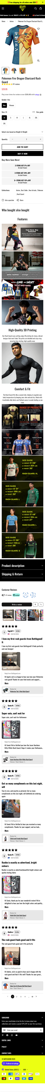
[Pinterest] (3, 1035)
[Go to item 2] (21, 615)
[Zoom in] (38, 60)
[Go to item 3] (33, 615)
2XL (36, 117)
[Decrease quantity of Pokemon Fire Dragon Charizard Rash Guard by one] (12, 139)
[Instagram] (12, 1035)
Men (4, 105)
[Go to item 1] (8, 615)
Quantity (4, 139)
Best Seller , (24, 190)
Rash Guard (20, 194)
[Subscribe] (40, 1030)
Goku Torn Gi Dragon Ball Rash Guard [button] (20, 986)
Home (3, 21)
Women (11, 105)
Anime (12, 21)
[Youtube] (16, 1035)
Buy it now (22, 153)
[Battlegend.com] (22, 8)
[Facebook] (7, 1035)
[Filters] (35, 604)
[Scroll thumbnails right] (40, 615)
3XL (4, 123)
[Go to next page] (37, 996)
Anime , (18, 190)
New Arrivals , (33, 190)
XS (4, 117)
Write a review (17, 604)
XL (29, 117)
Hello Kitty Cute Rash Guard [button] (18, 915)
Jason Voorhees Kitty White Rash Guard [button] (21, 759)
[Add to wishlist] (38, 28)
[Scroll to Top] (41, 1080)
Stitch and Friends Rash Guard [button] (18, 838)
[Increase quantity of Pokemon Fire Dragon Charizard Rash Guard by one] (40, 139)
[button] (40, 8)
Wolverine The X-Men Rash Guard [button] (19, 691)
